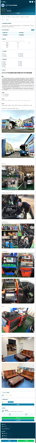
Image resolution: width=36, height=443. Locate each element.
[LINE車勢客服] (30, 2)
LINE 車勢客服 (26, 440)
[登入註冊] (32, 2)
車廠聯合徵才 (5, 435)
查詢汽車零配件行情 (6, 428)
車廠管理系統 (5, 438)
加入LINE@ (5, 426)
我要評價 (18, 13)
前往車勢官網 (18, 420)
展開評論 (18, 404)
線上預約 (9, 440)
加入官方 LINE (18, 417)
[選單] (34, 2)
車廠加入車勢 (5, 433)
